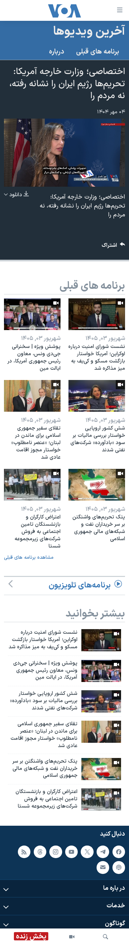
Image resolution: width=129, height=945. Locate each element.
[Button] (113, 247)
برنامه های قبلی (97, 52)
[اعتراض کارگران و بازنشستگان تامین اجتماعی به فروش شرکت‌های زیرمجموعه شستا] (32, 485)
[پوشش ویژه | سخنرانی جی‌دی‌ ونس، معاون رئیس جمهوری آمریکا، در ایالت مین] (32, 314)
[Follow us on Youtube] (71, 852)
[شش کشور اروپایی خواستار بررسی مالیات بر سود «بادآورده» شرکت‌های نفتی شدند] (96, 396)
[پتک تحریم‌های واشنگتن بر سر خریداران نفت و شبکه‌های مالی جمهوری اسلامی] (96, 485)
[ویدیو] (72, 936)
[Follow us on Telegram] (103, 852)
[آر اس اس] (24, 852)
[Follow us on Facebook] (118, 852)
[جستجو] (105, 936)
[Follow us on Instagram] (55, 852)
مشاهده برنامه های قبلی (29, 557)
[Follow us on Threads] (40, 852)
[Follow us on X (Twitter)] (87, 852)
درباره (56, 52)
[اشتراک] (103, 867)
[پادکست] (118, 867)
